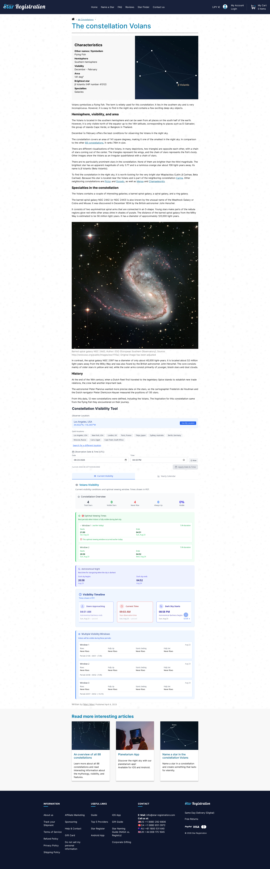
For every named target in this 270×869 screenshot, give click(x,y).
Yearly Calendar (168, 476)
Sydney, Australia (157, 435)
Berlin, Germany (174, 435)
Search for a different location (87, 445)
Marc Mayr (89, 704)
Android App (97, 835)
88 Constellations (86, 19)
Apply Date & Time (187, 467)
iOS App (116, 815)
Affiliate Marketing (75, 815)
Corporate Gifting (121, 842)
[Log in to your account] (225, 7)
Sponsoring (71, 821)
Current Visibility (105, 476)
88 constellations (94, 142)
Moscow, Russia (80, 440)
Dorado (120, 181)
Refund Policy (51, 838)
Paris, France (126, 435)
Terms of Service (53, 832)
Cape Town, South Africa (113, 440)
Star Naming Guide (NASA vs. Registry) (121, 832)
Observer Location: (81, 415)
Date (74, 455)
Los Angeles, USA (80, 435)
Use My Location (188, 423)
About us (48, 815)
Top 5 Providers (99, 821)
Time (132, 455)
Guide (94, 815)
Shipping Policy (52, 852)
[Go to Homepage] (73, 20)
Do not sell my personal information (72, 845)
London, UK (112, 435)
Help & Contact (73, 828)
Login (234, 8)
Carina (179, 178)
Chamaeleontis (157, 181)
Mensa (140, 181)
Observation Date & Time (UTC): (89, 451)
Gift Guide (117, 821)
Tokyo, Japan (141, 435)
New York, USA (97, 435)
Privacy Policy (51, 845)
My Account (237, 5)
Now (194, 460)
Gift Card (70, 835)
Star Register (98, 828)
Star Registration (199, 833)
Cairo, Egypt (95, 440)
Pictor (108, 181)
